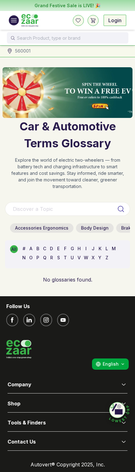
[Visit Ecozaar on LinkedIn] (29, 320)
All (14, 249)
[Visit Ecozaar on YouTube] (63, 320)
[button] (119, 412)
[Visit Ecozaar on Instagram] (46, 320)
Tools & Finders (27, 422)
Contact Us (22, 442)
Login (115, 20)
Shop (14, 403)
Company (19, 384)
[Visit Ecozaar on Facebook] (12, 320)
